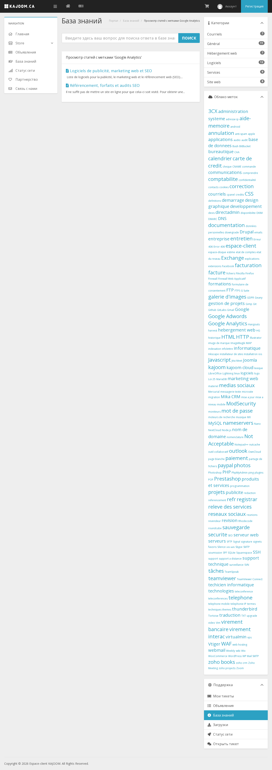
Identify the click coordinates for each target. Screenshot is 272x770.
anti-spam (241, 134)
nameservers (238, 422)
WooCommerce (217, 656)
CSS (249, 193)
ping (251, 472)
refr (231, 499)
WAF (226, 643)
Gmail (230, 310)
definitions (214, 201)
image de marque (219, 343)
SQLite (231, 552)
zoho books (221, 661)
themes (226, 609)
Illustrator (256, 338)
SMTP (246, 547)
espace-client (241, 245)
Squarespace (244, 552)
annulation (221, 132)
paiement (236, 457)
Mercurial (214, 391)
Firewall (212, 279)
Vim (218, 623)
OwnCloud (254, 452)
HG (258, 330)
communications (225, 172)
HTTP (242, 336)
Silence (221, 547)
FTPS (237, 290)
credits (240, 194)
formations (219, 284)
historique (214, 338)
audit (244, 140)
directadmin (227, 212)
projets (216, 491)
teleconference (244, 591)
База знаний (131, 21)
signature (246, 541)
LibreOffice (215, 373)
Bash (235, 146)
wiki (238, 651)
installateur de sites (231, 354)
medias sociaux (237, 385)
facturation (248, 265)
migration (214, 397)
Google (242, 309)
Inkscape (213, 354)
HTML (228, 336)
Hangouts (254, 324)
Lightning (227, 373)
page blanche (216, 459)
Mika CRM (230, 396)
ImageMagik (238, 343)
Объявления (222, 705)
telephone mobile (219, 604)
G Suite (245, 290)
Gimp (249, 304)
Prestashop (227, 478)
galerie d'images (227, 296)
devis (211, 213)
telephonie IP (238, 604)
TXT (243, 616)
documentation (226, 224)
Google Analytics (227, 323)
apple (251, 134)
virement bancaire (225, 625)
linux (237, 373)
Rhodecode (245, 521)
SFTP (229, 541)
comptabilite (223, 178)
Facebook (228, 266)
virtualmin (236, 637)
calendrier (220, 158)
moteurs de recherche (221, 417)
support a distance (230, 558)
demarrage (233, 200)
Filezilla (240, 273)
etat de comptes (246, 252)
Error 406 (219, 246)
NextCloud (214, 430)
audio (237, 140)
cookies (224, 187)
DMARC (212, 219)
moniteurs (214, 411)
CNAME (236, 166)
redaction (250, 493)
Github (212, 310)
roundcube (215, 528)
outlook (238, 450)
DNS (222, 218)
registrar (247, 499)
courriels (217, 194)
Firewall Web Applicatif (232, 279)
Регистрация (254, 6)
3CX (212, 110)
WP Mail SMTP (250, 656)
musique (241, 417)
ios (260, 354)
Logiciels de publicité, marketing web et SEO (110, 70)
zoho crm (241, 663)
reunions (252, 515)
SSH (257, 552)
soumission (215, 552)
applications (220, 139)
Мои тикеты (222, 696)
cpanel (231, 194)
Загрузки (219, 724)
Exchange (232, 257)
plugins (259, 472)
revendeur (214, 521)
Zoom (240, 668)
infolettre (227, 349)
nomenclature (235, 437)
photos (242, 465)
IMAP (249, 343)
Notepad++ (241, 444)
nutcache (254, 444)
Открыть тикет (225, 744)
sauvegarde (236, 527)
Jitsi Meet (237, 360)
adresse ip (232, 119)
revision (230, 520)
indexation (214, 349)
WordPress (235, 656)
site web (231, 547)
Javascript (219, 359)
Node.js (226, 430)
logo (257, 373)
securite (217, 534)
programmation (239, 486)
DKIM (259, 213)
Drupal (247, 232)
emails (258, 232)
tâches (216, 570)
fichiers (230, 273)
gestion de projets (226, 303)
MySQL (215, 423)
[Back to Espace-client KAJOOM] (68, 6)
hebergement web (236, 330)
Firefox (249, 273)
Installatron (251, 354)
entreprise (219, 239)
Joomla (250, 360)
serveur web (246, 535)
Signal (236, 541)
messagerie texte (230, 391)
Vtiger (214, 644)
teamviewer (222, 578)
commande (249, 166)
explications (252, 259)
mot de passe (237, 410)
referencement (217, 500)
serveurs (217, 541)
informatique (247, 348)
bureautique (221, 151)
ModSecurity (241, 403)
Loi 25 (211, 379)
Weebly (230, 651)
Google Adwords (227, 316)
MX (249, 417)
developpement (246, 206)
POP (210, 479)
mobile (221, 404)
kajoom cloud (240, 367)
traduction (230, 615)
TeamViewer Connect (249, 579)
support (213, 558)
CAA (236, 152)
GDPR (250, 297)
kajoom (217, 367)
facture (216, 272)
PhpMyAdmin (240, 472)
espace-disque (217, 252)
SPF (225, 552)
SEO (230, 535)
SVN (246, 565)
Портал (113, 21)
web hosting (239, 644)
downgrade (232, 232)
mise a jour (248, 397)
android (235, 126)
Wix (243, 651)
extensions (214, 266)
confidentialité (247, 180)
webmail (216, 650)
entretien (241, 238)
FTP (230, 290)
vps (249, 637)
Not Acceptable (230, 440)
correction (242, 186)
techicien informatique (231, 585)
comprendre (250, 173)
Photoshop (215, 472)
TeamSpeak (232, 572)
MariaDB (221, 379)
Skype (238, 547)
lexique (258, 368)
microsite (247, 391)
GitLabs (221, 310)
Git (254, 304)
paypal (225, 465)
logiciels (247, 373)
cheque (227, 166)
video (211, 623)
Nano (257, 424)
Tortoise (213, 616)
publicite (234, 492)
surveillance (236, 565)
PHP (226, 472)
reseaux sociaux (227, 513)
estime (231, 252)
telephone (240, 597)
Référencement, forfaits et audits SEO (104, 85)
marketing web (243, 378)
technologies (221, 591)
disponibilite (248, 213)
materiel (213, 386)
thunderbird (244, 609)
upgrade (252, 616)
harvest (212, 330)
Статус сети (221, 734)
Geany (258, 297)
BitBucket (245, 146)
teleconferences (218, 598)
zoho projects (227, 668)
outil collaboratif (218, 452)
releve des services (230, 506)
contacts (213, 187)
